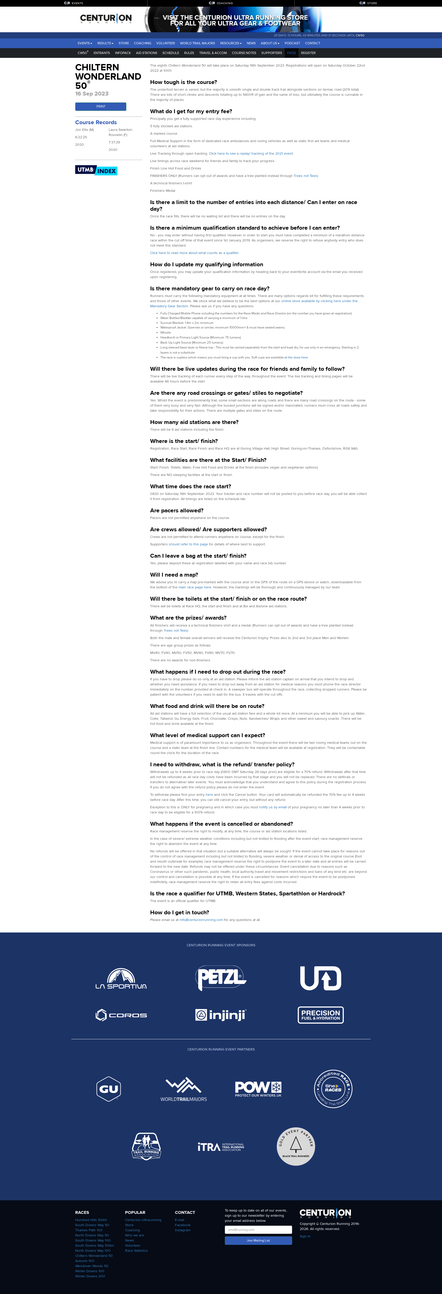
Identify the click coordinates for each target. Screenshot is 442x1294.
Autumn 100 (84, 1261)
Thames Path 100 (89, 1230)
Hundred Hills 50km (91, 1220)
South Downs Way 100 (93, 1240)
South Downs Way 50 (92, 1225)
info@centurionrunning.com (201, 920)
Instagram (182, 1230)
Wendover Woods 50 (91, 1266)
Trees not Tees (305, 176)
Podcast (292, 43)
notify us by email (273, 807)
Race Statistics (136, 1250)
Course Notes (244, 53)
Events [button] (84, 43)
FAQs (291, 53)
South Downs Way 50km (94, 1245)
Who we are (134, 1235)
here (209, 794)
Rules (189, 53)
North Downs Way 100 (92, 1250)
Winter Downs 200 (90, 1276)
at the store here (296, 357)
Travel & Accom (213, 53)
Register (308, 53)
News (251, 43)
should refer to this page (188, 544)
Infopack (123, 53)
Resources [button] (229, 43)
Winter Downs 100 (89, 1271)
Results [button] (104, 43)
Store (124, 43)
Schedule (170, 53)
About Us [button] (269, 43)
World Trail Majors (197, 43)
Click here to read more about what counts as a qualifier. (194, 253)
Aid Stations (146, 53)
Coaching (142, 43)
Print (100, 106)
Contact (312, 43)
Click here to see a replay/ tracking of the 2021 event (251, 153)
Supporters (271, 53)
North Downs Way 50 (92, 1235)
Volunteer (165, 43)
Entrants (102, 53)
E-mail (179, 1220)
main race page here (195, 587)
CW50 (360, 35)
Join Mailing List (258, 1240)
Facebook (183, 1225)
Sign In (305, 1236)
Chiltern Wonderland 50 (94, 1256)
